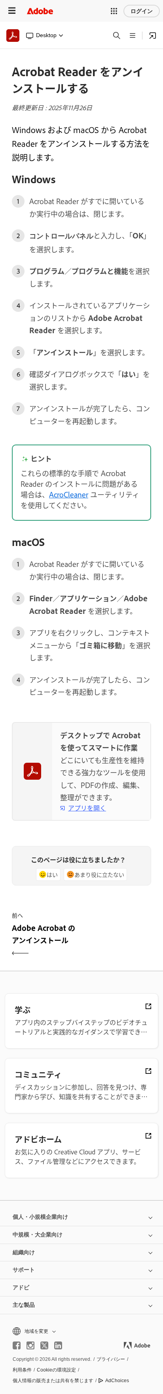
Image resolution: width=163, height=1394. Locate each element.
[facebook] (17, 1345)
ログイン (142, 11)
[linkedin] (58, 1345)
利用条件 (22, 1370)
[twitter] (44, 1345)
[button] (114, 11)
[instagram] (30, 1345)
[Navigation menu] (12, 11)
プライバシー (111, 1359)
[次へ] (117, 941)
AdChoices (117, 1380)
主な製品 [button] (24, 1305)
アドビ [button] (21, 1287)
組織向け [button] (24, 1252)
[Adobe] (40, 11)
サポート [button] (24, 1269)
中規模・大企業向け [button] (38, 1234)
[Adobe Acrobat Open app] (153, 35)
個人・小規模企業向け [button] (40, 1217)
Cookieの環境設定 (56, 1370)
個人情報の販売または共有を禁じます (53, 1380)
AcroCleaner (68, 494)
